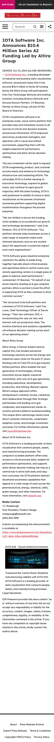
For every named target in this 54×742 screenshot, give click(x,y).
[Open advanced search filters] (41, 26)
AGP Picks (7, 4)
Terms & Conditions (40, 730)
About (13, 724)
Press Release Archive (32, 724)
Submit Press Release (15, 730)
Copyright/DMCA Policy (18, 737)
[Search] (34, 26)
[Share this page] (50, 26)
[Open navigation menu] (5, 26)
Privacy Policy (41, 737)
